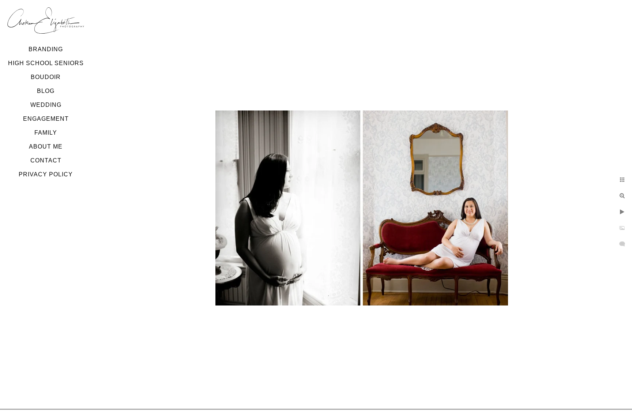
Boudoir (46, 77)
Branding (46, 49)
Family (45, 133)
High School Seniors (46, 63)
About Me (46, 146)
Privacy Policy (46, 174)
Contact (45, 160)
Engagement (46, 119)
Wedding (45, 105)
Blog (45, 91)
